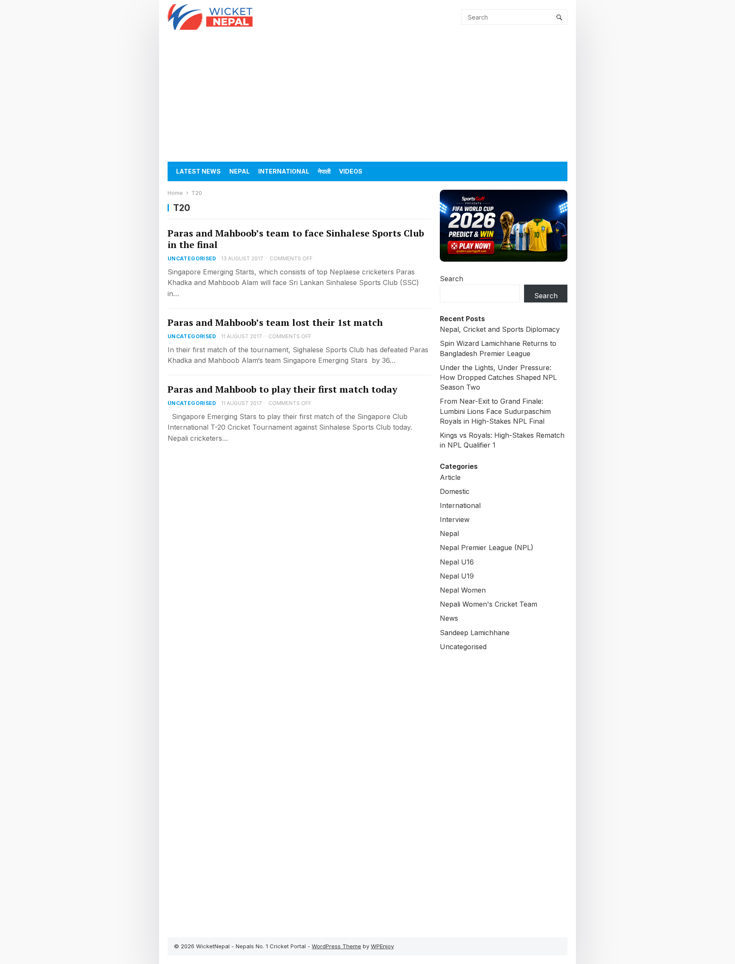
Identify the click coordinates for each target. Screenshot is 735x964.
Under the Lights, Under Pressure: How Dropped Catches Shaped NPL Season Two (498, 377)
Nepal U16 (457, 562)
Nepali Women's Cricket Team (488, 604)
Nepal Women (463, 590)
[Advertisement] (367, 97)
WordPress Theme (336, 946)
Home (175, 192)
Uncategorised (192, 258)
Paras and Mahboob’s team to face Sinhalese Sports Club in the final (296, 239)
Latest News (198, 171)
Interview (455, 519)
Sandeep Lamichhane (475, 632)
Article (450, 477)
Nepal (239, 171)
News (449, 618)
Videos (350, 171)
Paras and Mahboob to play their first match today (282, 389)
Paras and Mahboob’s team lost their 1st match (275, 322)
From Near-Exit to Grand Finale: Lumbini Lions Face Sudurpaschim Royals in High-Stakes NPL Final (495, 411)
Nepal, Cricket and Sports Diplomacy (500, 329)
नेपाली (324, 171)
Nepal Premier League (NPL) (486, 547)
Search (451, 278)
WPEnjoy (382, 946)
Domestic (455, 491)
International (283, 171)
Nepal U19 (457, 576)
